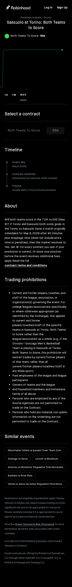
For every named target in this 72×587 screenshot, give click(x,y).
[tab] (36, 130)
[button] (6, 96)
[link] (48, 7)
